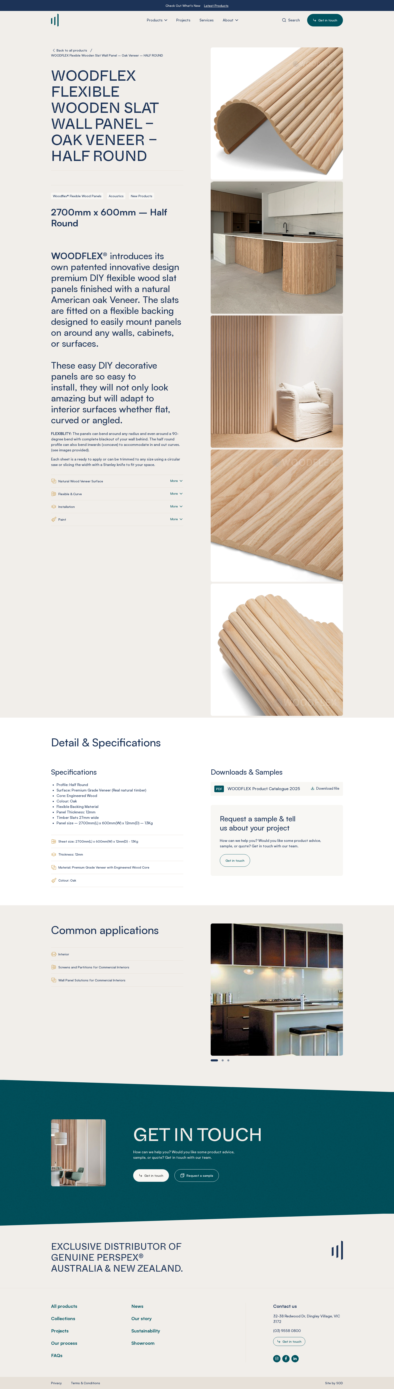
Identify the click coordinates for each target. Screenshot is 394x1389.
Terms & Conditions (85, 1383)
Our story (141, 1318)
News (137, 1306)
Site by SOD (334, 1383)
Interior (63, 954)
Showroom (143, 1343)
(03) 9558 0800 (287, 1330)
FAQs (56, 1355)
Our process (64, 1343)
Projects (60, 1331)
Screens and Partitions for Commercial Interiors (93, 967)
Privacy (56, 1383)
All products (64, 1306)
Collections (63, 1318)
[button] (214, 1060)
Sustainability (145, 1331)
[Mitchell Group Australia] (78, 20)
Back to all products (72, 50)
